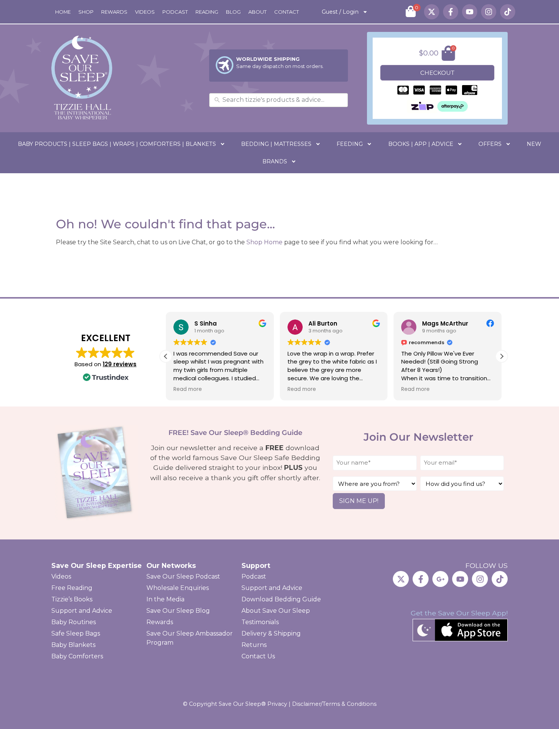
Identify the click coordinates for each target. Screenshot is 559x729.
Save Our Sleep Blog (178, 610)
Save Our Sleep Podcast (183, 576)
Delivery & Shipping (271, 633)
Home (63, 12)
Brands (274, 161)
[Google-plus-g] (440, 579)
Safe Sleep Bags (75, 633)
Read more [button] (187, 389)
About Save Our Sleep (275, 610)
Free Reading (71, 587)
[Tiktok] (507, 11)
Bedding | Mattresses (276, 144)
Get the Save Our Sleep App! (459, 613)
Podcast (175, 12)
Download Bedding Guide (281, 599)
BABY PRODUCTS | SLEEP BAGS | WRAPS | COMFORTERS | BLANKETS (117, 144)
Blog (233, 12)
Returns (254, 644)
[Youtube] (469, 11)
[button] (501, 356)
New (534, 144)
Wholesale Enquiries (177, 587)
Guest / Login (340, 11)
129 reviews (120, 364)
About (257, 12)
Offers (490, 144)
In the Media (165, 599)
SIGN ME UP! (358, 500)
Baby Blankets (73, 644)
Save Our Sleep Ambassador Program (189, 638)
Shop (86, 12)
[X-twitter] (431, 11)
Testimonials (260, 622)
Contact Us (258, 656)
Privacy (277, 704)
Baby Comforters (77, 656)
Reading (206, 12)
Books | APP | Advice (420, 144)
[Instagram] (488, 11)
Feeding (350, 144)
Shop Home (264, 242)
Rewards (114, 12)
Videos (145, 12)
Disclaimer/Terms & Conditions (334, 704)
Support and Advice (81, 610)
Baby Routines (73, 622)
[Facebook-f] (450, 11)
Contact (286, 12)
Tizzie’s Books (71, 599)
